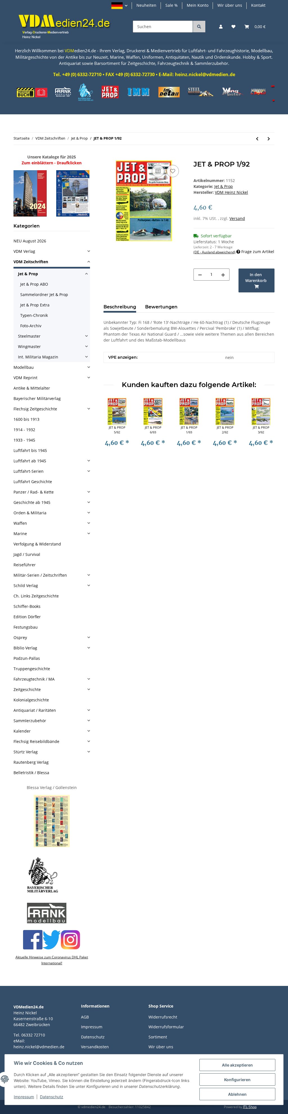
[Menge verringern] (200, 274)
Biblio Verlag (25, 648)
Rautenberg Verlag (31, 762)
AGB (85, 1017)
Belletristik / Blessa (31, 772)
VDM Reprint (25, 377)
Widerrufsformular (166, 1026)
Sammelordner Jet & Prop (44, 294)
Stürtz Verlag (26, 751)
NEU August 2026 (30, 241)
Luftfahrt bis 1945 (30, 450)
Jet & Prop (223, 186)
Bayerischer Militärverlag (37, 398)
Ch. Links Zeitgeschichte (36, 596)
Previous (113, 428)
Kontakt (258, 5)
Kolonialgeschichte (31, 699)
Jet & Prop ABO (34, 284)
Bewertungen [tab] (161, 307)
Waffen (20, 523)
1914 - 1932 (24, 429)
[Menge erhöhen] (223, 274)
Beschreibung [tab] (120, 307)
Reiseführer (25, 564)
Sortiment (157, 1037)
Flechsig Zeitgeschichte (35, 409)
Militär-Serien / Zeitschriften (40, 575)
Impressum (91, 1026)
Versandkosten (95, 1046)
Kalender (22, 731)
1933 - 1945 (24, 440)
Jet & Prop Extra (35, 305)
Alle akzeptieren (237, 1065)
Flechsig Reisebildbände (36, 741)
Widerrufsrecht (162, 1017)
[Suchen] (199, 27)
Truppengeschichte (32, 668)
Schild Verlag (26, 585)
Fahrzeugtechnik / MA (34, 679)
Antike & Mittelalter (32, 388)
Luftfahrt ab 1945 (30, 460)
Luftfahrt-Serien (29, 471)
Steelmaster (29, 336)
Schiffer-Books (27, 606)
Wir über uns (229, 5)
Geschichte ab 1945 (32, 502)
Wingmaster (29, 346)
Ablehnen (237, 1094)
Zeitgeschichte (27, 689)
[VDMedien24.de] (66, 26)
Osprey (20, 637)
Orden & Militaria (30, 512)
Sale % (171, 5)
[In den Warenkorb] (108, 157)
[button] (119, 5)
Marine (20, 533)
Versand (237, 218)
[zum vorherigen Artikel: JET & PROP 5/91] (257, 139)
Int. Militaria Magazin (38, 357)
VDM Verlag (24, 251)
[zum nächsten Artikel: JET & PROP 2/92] (268, 139)
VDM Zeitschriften (31, 261)
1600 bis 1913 (26, 419)
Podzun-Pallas (27, 658)
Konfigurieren (237, 1079)
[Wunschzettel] (233, 26)
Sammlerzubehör (30, 720)
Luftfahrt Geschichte (33, 481)
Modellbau (24, 367)
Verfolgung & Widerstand (37, 544)
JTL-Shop (249, 1106)
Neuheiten (146, 5)
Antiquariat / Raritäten (35, 710)
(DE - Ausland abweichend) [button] (214, 252)
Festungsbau (26, 627)
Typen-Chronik (34, 315)
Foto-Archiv (30, 325)
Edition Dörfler (27, 616)
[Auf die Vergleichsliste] (158, 171)
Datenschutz (93, 1037)
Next (265, 428)
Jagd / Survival (27, 554)
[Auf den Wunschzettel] (172, 171)
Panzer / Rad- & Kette (34, 492)
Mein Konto (197, 5)
